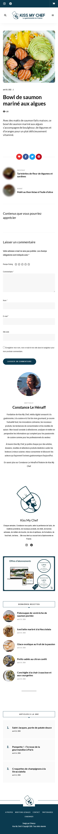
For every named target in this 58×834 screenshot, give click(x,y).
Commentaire (8, 271)
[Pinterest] (39, 157)
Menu (53, 15)
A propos (9, 812)
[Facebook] (26, 157)
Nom (5, 300)
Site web (6, 332)
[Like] (19, 157)
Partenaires (47, 812)
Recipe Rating (8, 264)
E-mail (5, 316)
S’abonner (29, 816)
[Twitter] (32, 157)
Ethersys (32, 823)
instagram (4, 3)
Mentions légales (22, 812)
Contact (36, 812)
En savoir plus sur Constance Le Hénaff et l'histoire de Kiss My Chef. (29, 464)
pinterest (10, 3)
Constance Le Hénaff (29, 407)
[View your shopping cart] (54, 3)
